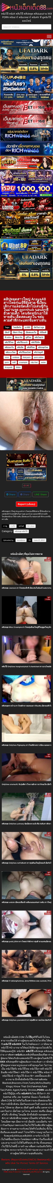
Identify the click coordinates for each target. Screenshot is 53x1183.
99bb (18, 367)
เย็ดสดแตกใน (31, 332)
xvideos (16, 357)
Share (11, 494)
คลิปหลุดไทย (43, 347)
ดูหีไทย (28, 337)
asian (43, 362)
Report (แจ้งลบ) (26, 504)
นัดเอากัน (18, 337)
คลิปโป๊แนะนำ (22, 342)
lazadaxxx (21, 540)
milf (14, 362)
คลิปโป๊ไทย (9, 342)
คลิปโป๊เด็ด (35, 342)
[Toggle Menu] (49, 36)
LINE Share (40, 494)
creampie (23, 362)
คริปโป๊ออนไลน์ (25, 352)
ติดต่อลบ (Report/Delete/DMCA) (19, 1159)
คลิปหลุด (18, 531)
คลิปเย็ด (20, 347)
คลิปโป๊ (25, 531)
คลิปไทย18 (39, 337)
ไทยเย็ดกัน (17, 327)
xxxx (7, 357)
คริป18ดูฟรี (38, 352)
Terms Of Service (38, 1163)
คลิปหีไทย (31, 347)
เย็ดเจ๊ (7, 332)
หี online (8, 337)
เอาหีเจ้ (27, 327)
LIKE (27, 485)
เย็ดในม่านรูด (39, 327)
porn (7, 362)
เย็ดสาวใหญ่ (17, 332)
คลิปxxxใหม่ (10, 352)
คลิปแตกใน (9, 347)
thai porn (26, 357)
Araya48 (8, 367)
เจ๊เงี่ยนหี (43, 332)
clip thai (34, 362)
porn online (38, 357)
